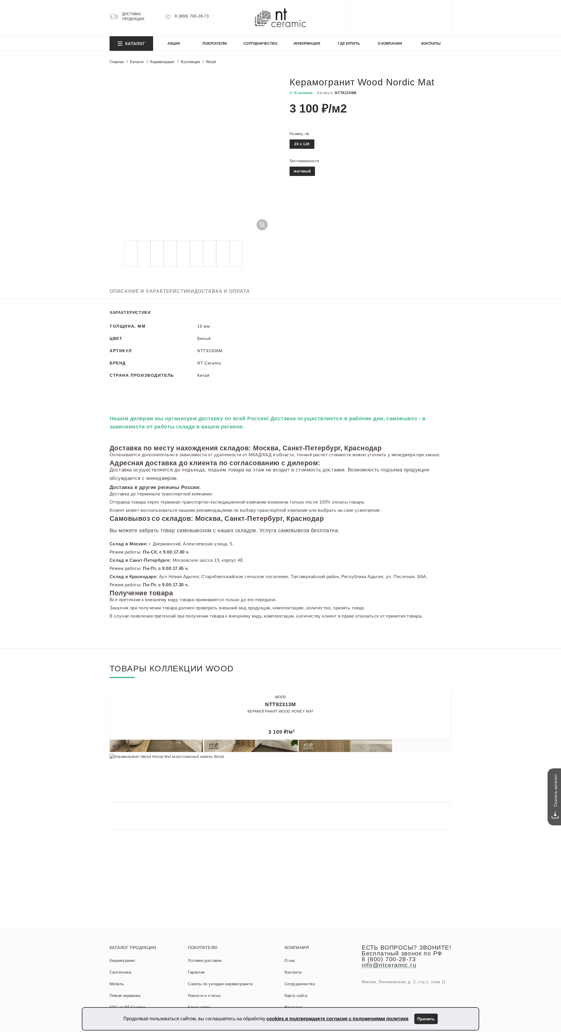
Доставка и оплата (222, 291)
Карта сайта (296, 995)
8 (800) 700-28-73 (192, 16)
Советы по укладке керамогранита (220, 984)
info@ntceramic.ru (389, 965)
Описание (152, 291)
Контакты (293, 972)
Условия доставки (204, 960)
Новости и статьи (204, 995)
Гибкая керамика (125, 995)
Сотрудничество (300, 984)
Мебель (117, 984)
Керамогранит (123, 960)
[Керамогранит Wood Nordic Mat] (191, 157)
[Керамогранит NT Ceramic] (280, 18)
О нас (290, 960)
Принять (426, 1019)
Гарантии (196, 972)
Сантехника (120, 972)
